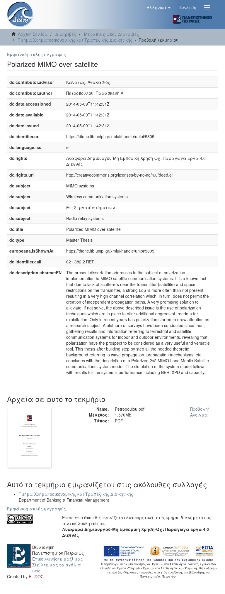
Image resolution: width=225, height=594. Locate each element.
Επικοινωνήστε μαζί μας (57, 559)
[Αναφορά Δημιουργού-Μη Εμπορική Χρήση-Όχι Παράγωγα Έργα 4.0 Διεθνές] (30, 519)
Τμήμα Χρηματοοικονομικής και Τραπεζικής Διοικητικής (75, 40)
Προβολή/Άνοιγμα (199, 412)
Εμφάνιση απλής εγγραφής (36, 54)
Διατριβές (65, 34)
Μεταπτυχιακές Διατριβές (111, 34)
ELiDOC (36, 576)
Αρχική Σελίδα (33, 34)
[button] (158, 7)
